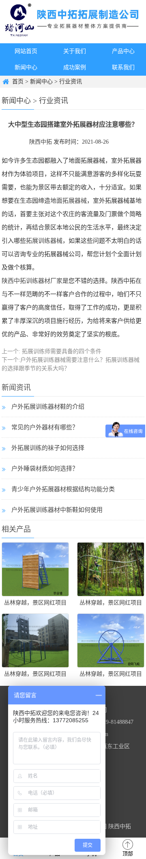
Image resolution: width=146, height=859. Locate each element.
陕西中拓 (40, 142)
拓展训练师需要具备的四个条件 (60, 351)
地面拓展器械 (68, 200)
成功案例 (74, 67)
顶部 (127, 854)
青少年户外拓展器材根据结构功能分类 (63, 489)
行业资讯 (70, 81)
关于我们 (74, 51)
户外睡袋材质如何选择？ (44, 468)
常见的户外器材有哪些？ (44, 427)
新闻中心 (26, 67)
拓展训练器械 (44, 241)
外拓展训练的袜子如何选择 (47, 448)
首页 (18, 81)
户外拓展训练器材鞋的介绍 (47, 406)
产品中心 (123, 51)
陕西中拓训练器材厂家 (32, 281)
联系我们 (123, 67)
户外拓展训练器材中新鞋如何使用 (57, 510)
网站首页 (26, 51)
